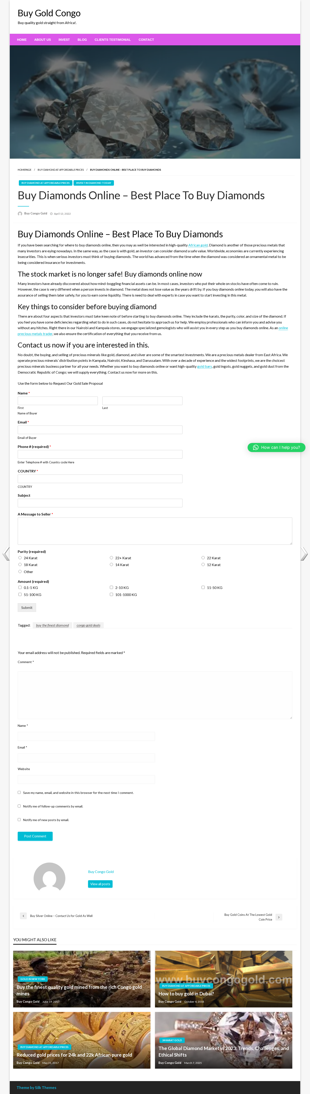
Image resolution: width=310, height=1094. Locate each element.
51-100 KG (32, 594)
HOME (22, 39)
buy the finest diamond (52, 625)
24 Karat (30, 558)
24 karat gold (172, 1040)
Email (23, 422)
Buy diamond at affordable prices (61, 169)
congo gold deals (88, 625)
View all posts (100, 884)
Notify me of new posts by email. (46, 820)
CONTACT (146, 39)
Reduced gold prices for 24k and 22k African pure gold (74, 1055)
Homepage (24, 169)
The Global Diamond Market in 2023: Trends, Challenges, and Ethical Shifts (223, 1051)
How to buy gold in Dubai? (186, 993)
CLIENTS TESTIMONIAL (113, 39)
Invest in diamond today (93, 182)
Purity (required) (32, 551)
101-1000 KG (126, 594)
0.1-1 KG (31, 587)
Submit (26, 607)
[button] (276, 447)
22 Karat (214, 558)
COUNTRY (28, 471)
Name (24, 393)
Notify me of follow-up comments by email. (53, 806)
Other (28, 571)
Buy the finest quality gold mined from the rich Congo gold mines (79, 990)
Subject (24, 495)
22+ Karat (123, 558)
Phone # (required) (34, 446)
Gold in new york (32, 978)
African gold (198, 245)
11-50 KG (214, 587)
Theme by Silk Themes (36, 1087)
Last (105, 408)
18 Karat (30, 564)
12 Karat (214, 564)
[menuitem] (21, 39)
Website (24, 769)
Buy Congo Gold (36, 213)
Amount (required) (33, 581)
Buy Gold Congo (49, 12)
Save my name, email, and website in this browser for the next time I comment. (78, 793)
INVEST (64, 39)
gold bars (204, 366)
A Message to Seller (35, 514)
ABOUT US (42, 39)
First (21, 408)
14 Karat (122, 564)
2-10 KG (122, 587)
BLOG (82, 39)
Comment (26, 662)
